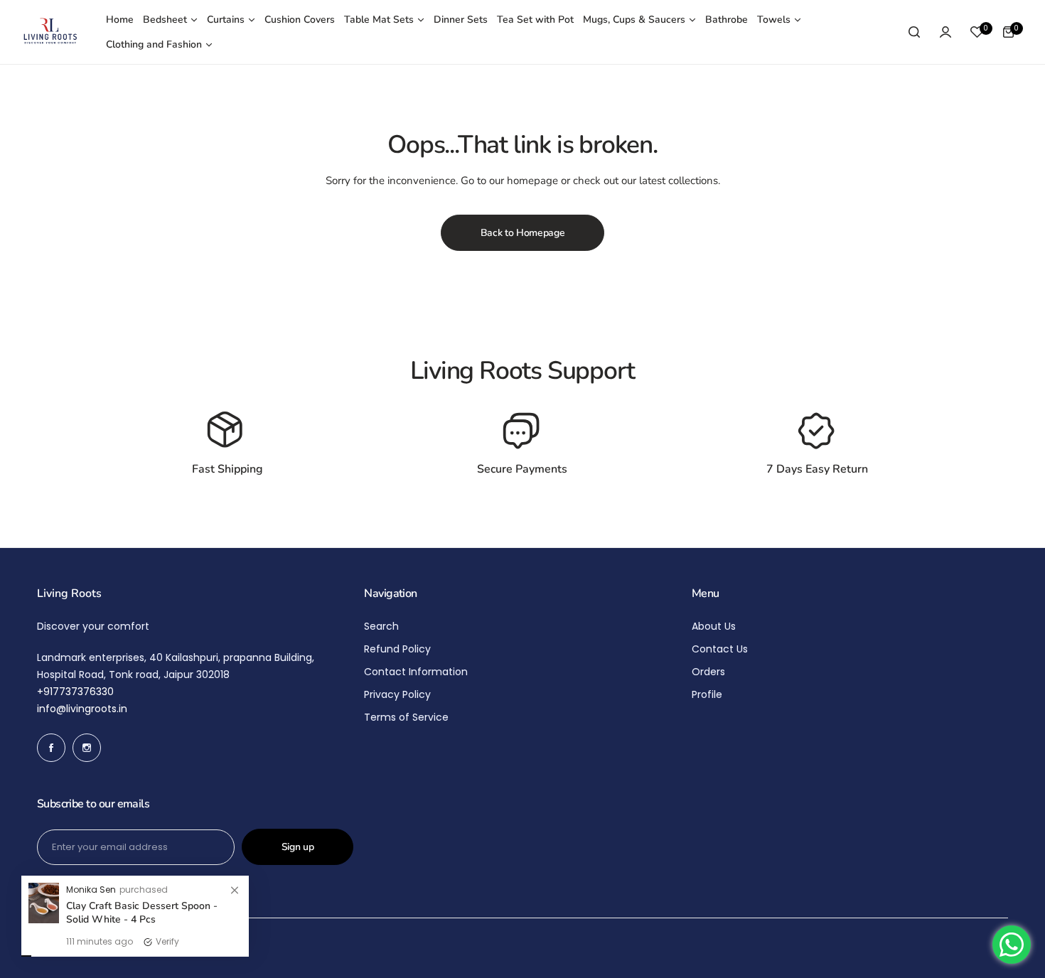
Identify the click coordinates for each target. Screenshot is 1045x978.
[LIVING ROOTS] (49, 32)
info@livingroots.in (82, 709)
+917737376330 (75, 691)
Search (381, 626)
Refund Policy (397, 649)
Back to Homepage (523, 233)
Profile (707, 694)
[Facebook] (51, 748)
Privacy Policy (397, 694)
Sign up (298, 847)
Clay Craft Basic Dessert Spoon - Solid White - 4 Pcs (142, 914)
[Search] (914, 32)
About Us (714, 626)
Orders (708, 672)
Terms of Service (406, 717)
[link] (234, 892)
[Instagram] (87, 748)
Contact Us (720, 649)
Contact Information (416, 672)
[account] (945, 32)
